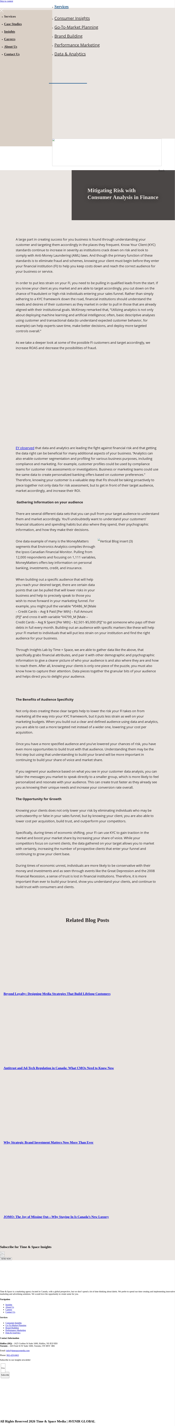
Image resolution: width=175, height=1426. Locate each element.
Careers (9, 39)
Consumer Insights (72, 18)
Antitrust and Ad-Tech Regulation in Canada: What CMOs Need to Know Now (59, 1068)
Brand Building (68, 36)
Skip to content (6, 1)
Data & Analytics (70, 54)
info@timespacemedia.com (18, 1350)
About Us (10, 46)
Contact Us (12, 54)
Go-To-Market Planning (76, 27)
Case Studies (13, 24)
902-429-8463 (13, 1355)
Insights (9, 31)
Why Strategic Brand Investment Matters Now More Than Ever (49, 1142)
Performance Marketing (77, 45)
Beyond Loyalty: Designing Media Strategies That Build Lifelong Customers (57, 994)
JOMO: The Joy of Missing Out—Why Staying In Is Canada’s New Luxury (56, 1217)
